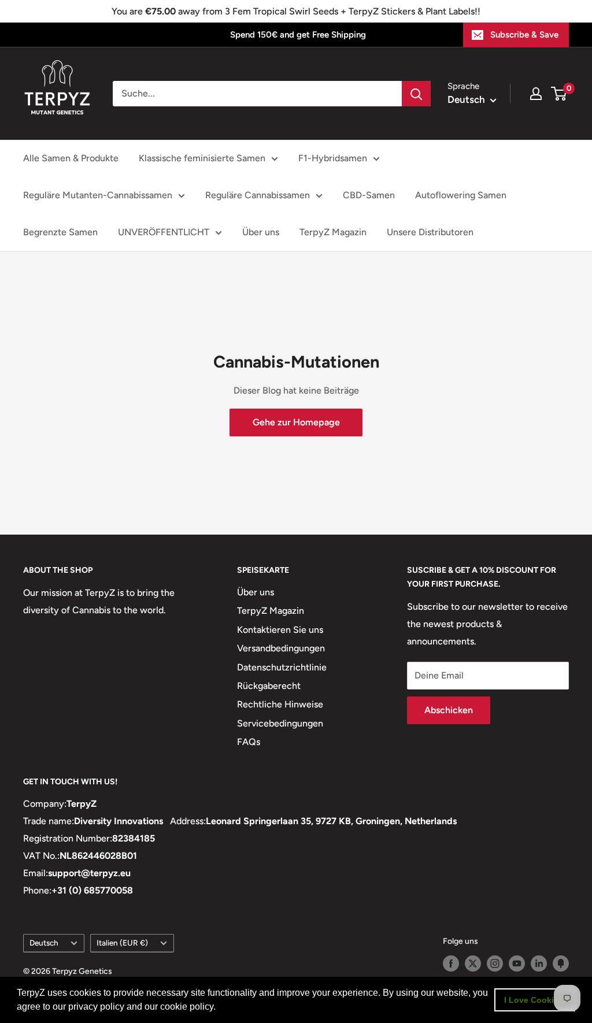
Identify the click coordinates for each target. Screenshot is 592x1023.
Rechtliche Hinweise (280, 704)
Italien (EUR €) (122, 942)
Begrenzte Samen (60, 232)
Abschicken (448, 710)
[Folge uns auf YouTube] (517, 963)
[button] (219, 1008)
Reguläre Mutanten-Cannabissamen (97, 195)
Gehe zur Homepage (296, 422)
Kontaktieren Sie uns (280, 629)
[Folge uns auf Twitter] (473, 963)
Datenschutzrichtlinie (282, 667)
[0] (559, 94)
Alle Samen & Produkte (71, 158)
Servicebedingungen (280, 723)
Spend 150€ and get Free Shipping (298, 34)
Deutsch (43, 942)
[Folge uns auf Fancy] (561, 963)
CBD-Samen (369, 195)
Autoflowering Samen (460, 195)
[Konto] (536, 93)
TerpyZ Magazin (333, 232)
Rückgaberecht (269, 685)
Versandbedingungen (281, 648)
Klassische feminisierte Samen (202, 158)
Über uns (260, 232)
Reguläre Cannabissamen (257, 195)
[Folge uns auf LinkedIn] (539, 963)
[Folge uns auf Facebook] (451, 963)
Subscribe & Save (524, 34)
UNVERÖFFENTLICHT (163, 232)
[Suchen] (416, 93)
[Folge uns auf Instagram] (495, 963)
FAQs (248, 741)
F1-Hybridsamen (332, 158)
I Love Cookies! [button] (535, 1000)
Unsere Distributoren (430, 232)
